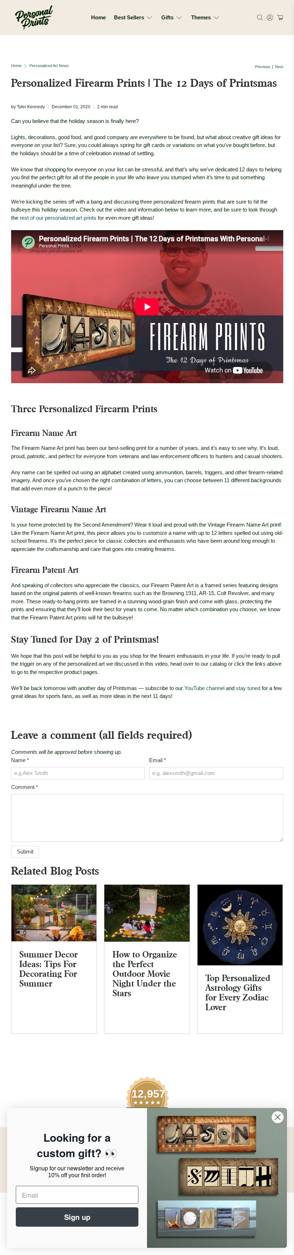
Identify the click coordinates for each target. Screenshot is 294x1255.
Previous (262, 67)
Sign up (77, 1217)
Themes (201, 17)
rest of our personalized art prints (58, 218)
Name (20, 760)
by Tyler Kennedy (28, 106)
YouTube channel (204, 688)
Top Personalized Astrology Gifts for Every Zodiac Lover (237, 992)
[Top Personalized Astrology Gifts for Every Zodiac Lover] (240, 925)
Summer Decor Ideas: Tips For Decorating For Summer (48, 969)
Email (157, 760)
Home (98, 17)
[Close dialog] (277, 1117)
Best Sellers (129, 17)
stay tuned (248, 688)
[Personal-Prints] (34, 17)
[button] (279, 17)
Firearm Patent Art (45, 570)
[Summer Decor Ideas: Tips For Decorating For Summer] (54, 913)
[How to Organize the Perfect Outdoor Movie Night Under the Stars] (147, 913)
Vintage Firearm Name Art (58, 509)
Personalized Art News (49, 66)
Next (279, 67)
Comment (24, 787)
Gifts (167, 17)
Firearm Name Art (44, 433)
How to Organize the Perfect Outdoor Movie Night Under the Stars (145, 973)
